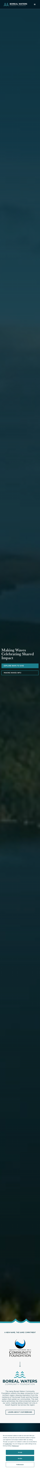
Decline (20, 1458)
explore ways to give (14, 666)
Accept (20, 1452)
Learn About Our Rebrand (20, 1412)
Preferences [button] (15, 1446)
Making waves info (12, 673)
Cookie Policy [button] (8, 1444)
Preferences (20, 1464)
